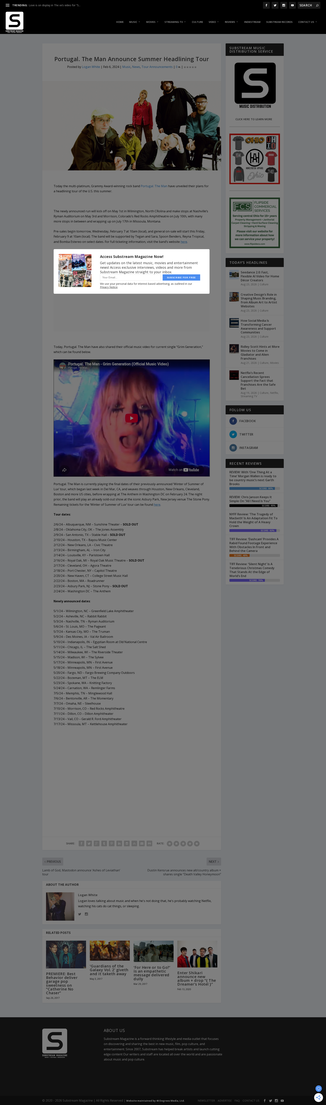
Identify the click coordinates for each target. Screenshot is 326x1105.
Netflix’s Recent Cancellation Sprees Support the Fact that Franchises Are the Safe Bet (258, 381)
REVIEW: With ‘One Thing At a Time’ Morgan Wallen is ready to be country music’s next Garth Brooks (252, 478)
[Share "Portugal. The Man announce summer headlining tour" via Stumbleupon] (134, 843)
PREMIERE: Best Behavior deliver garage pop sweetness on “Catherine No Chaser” (62, 983)
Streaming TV (174, 22)
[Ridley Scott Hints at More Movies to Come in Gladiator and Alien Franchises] (234, 349)
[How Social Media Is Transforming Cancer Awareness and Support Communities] (234, 323)
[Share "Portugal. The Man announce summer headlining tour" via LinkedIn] (119, 843)
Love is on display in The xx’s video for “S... (54, 5)
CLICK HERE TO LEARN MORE (253, 119)
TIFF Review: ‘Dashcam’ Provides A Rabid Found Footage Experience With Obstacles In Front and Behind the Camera (254, 545)
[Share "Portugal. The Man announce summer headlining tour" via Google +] (96, 843)
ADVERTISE (225, 1100)
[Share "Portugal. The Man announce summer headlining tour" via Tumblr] (104, 843)
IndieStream (252, 22)
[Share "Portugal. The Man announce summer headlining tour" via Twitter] (89, 843)
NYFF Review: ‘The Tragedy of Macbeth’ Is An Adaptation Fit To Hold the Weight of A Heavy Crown (253, 520)
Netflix (274, 393)
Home (120, 22)
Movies (150, 22)
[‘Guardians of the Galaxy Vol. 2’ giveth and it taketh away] (110, 951)
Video (212, 22)
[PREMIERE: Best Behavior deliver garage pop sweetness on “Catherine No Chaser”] (66, 954)
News (136, 67)
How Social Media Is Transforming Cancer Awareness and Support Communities (258, 326)
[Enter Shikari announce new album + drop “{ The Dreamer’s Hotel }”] (197, 954)
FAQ (237, 1100)
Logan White (91, 67)
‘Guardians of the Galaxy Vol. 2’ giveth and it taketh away (109, 969)
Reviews (230, 22)
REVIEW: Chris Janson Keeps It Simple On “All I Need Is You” (250, 499)
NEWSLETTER (206, 1100)
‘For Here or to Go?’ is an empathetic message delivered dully (152, 973)
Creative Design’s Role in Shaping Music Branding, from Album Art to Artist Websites (259, 300)
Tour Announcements (157, 67)
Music (133, 22)
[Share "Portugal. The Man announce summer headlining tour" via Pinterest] (111, 843)
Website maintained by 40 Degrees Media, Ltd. (155, 1100)
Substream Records (279, 22)
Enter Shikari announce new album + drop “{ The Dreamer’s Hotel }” (196, 978)
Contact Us (306, 22)
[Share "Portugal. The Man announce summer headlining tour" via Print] (149, 843)
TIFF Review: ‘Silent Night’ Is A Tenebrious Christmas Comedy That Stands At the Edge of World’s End (251, 570)
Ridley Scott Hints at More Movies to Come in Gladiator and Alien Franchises (260, 352)
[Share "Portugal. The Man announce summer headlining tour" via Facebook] (81, 843)
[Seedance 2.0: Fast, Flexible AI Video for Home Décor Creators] (234, 274)
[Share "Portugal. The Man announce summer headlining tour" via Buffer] (127, 843)
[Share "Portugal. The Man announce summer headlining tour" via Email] (142, 843)
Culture (197, 22)
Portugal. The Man (154, 186)
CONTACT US (251, 1100)
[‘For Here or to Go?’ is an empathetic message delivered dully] (154, 951)
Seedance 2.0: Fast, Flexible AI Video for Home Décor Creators (260, 276)
